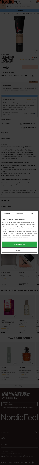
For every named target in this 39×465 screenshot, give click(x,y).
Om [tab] (32, 213)
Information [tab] (19, 213)
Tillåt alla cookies (19, 244)
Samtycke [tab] (7, 213)
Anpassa (18, 250)
